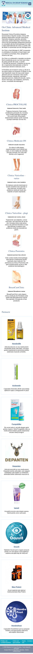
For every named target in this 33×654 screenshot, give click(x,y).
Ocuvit (16, 547)
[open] (29, 3)
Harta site (24, 641)
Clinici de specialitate (16, 641)
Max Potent (16, 587)
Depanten (16, 466)
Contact (29, 641)
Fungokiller (16, 424)
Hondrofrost (16, 626)
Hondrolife (16, 344)
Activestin (16, 386)
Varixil (16, 508)
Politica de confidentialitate (6, 641)
